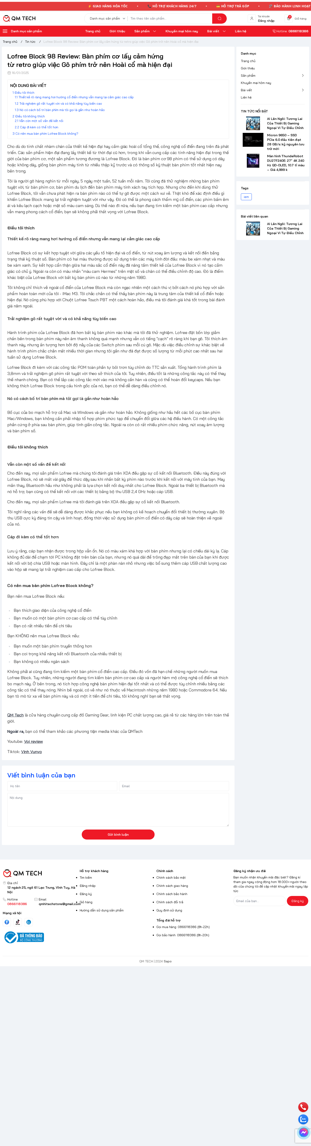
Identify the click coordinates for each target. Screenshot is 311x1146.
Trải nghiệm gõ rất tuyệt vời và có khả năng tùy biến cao (60, 103)
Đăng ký (86, 894)
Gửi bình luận (118, 834)
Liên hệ (246, 97)
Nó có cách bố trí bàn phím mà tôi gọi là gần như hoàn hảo (62, 110)
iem (246, 197)
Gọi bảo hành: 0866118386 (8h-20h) (182, 935)
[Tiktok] (17, 922)
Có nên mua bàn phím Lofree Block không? (46, 134)
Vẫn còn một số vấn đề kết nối (41, 121)
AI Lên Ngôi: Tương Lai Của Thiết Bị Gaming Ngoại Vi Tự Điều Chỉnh (285, 123)
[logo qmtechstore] (40, 873)
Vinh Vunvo (31, 751)
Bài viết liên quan (254, 216)
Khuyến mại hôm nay (256, 83)
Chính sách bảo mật (171, 877)
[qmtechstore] (19, 18)
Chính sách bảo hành (171, 894)
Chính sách (164, 871)
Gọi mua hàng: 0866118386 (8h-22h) (183, 927)
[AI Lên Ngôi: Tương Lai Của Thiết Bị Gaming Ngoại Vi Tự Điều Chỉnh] (253, 123)
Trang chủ (248, 61)
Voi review (33, 741)
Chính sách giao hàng (172, 886)
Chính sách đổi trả (169, 902)
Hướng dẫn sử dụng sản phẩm (102, 910)
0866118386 (17, 904)
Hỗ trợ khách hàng (94, 871)
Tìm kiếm (86, 877)
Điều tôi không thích (30, 116)
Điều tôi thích (24, 93)
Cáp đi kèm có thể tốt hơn (39, 127)
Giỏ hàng (86, 902)
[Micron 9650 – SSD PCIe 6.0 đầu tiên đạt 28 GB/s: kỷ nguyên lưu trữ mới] (253, 140)
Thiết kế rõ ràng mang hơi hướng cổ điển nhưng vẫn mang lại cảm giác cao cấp (76, 97)
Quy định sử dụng (169, 910)
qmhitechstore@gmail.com (60, 904)
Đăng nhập (88, 886)
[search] (219, 18)
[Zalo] (28, 922)
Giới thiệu (248, 68)
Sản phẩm (248, 75)
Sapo (168, 961)
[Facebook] (7, 922)
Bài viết (246, 90)
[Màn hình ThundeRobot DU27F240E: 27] (253, 160)
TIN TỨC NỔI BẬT (254, 111)
